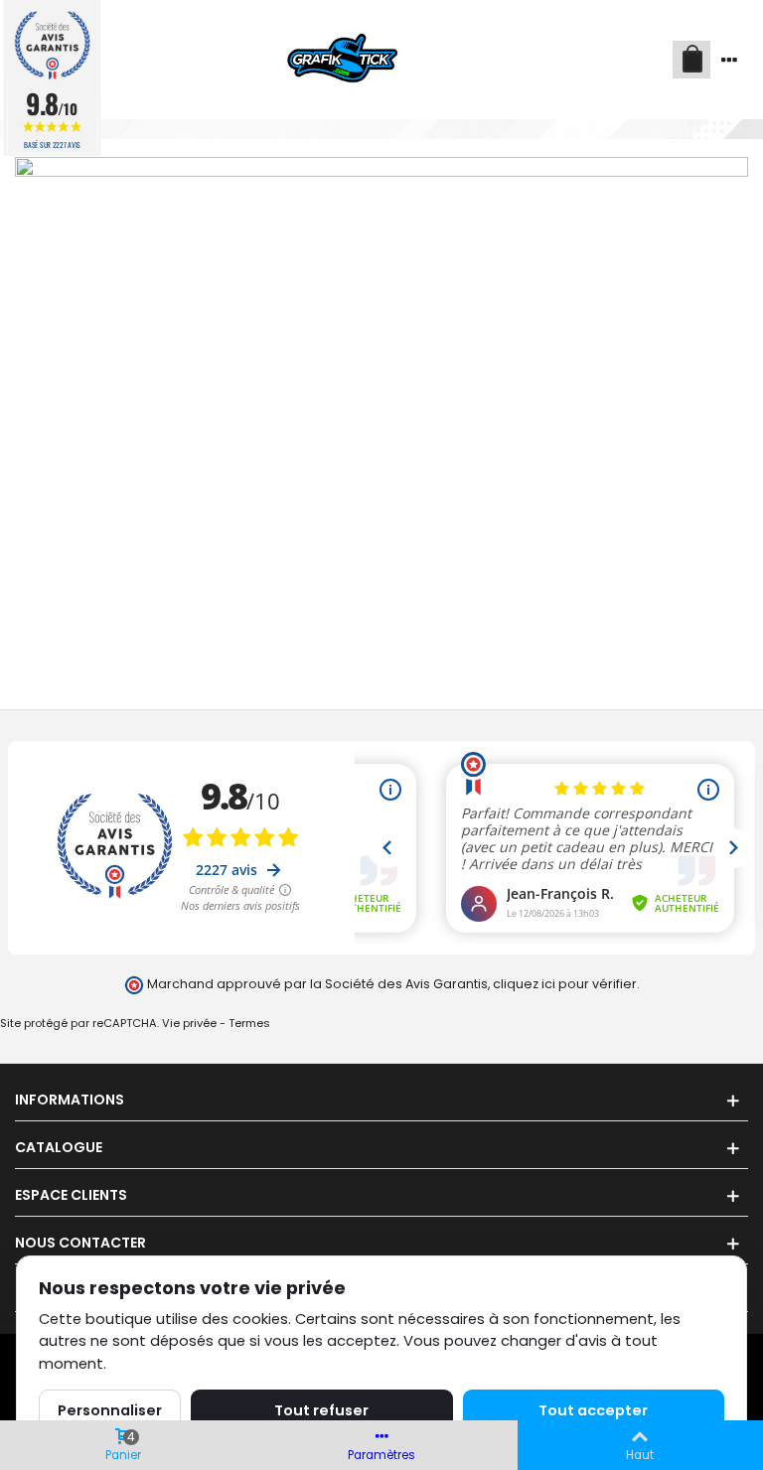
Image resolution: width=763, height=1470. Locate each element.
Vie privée (189, 1023)
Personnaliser (110, 1410)
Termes (249, 1023)
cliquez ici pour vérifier (565, 983)
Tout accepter (593, 1410)
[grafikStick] (343, 59)
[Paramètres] (729, 59)
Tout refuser (321, 1410)
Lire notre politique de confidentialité (244, 1364)
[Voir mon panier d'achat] (691, 59)
